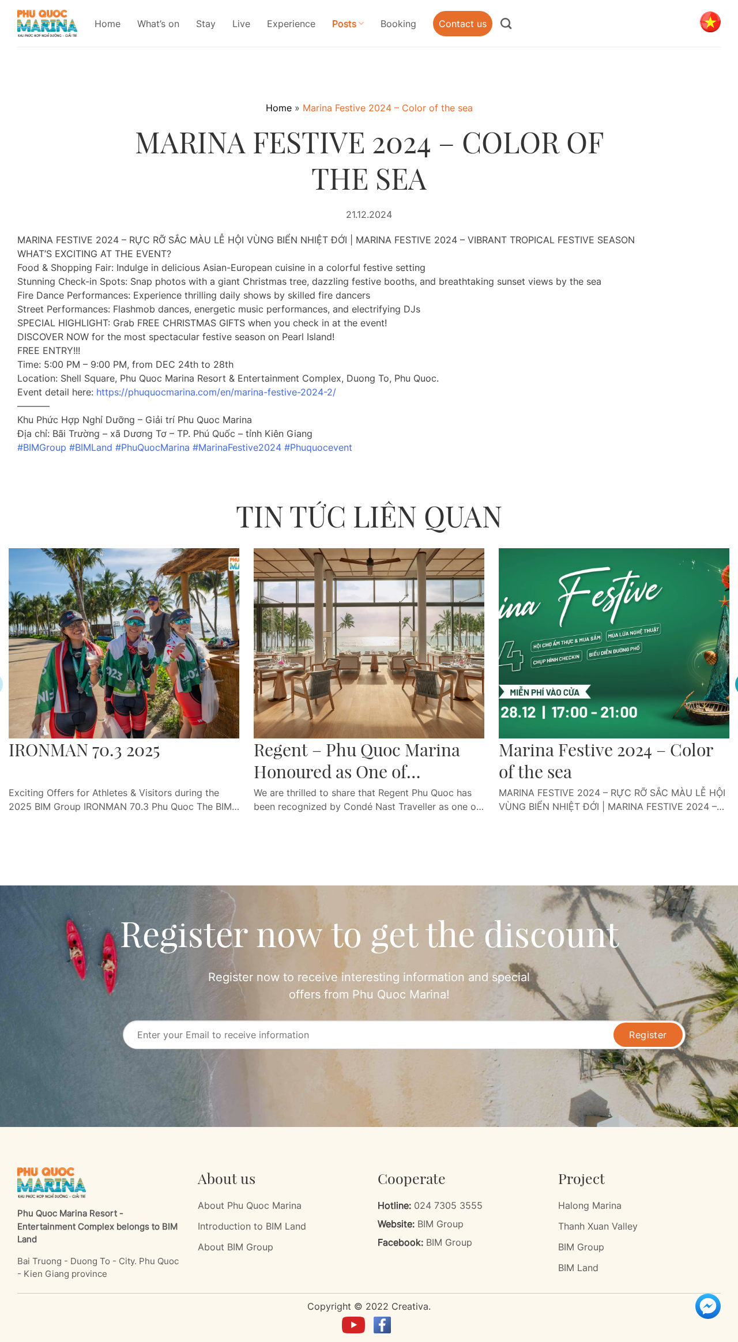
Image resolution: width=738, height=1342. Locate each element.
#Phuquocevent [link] (318, 447)
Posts (344, 23)
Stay (206, 23)
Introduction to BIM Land (252, 1226)
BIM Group (440, 1224)
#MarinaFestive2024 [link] (237, 447)
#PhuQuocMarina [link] (152, 447)
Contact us (463, 23)
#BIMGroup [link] (41, 447)
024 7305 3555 (448, 1205)
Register (648, 1035)
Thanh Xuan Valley (598, 1226)
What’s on (158, 23)
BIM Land (578, 1267)
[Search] (510, 23)
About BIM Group (235, 1247)
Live (241, 23)
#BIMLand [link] (90, 447)
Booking (398, 23)
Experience (291, 23)
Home (108, 23)
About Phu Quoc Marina (250, 1205)
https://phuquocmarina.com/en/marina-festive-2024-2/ (216, 392)
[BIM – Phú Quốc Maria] (47, 23)
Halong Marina (590, 1205)
